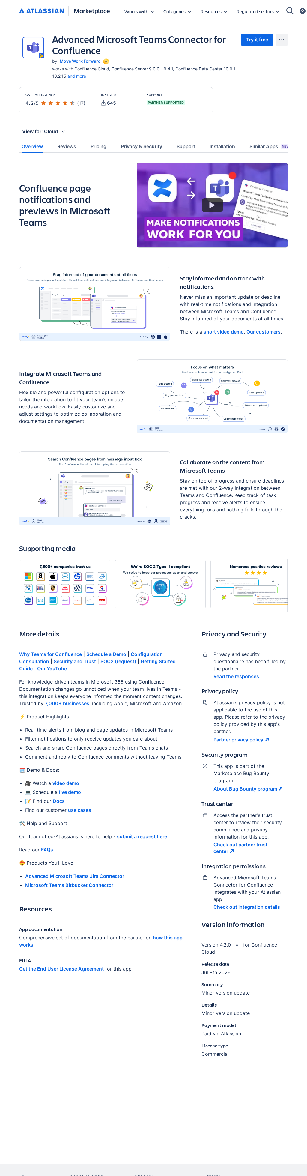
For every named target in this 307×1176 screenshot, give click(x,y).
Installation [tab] (222, 146)
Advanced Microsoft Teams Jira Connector (74, 876)
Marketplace (91, 10)
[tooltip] (105, 61)
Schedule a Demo (106, 654)
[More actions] (282, 40)
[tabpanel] (153, 615)
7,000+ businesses (67, 703)
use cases (79, 810)
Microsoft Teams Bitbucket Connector (69, 885)
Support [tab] (186, 146)
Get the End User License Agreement (61, 969)
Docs (59, 801)
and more (76, 76)
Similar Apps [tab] (269, 146)
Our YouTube (52, 669)
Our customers (263, 332)
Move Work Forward (80, 61)
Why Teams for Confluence (50, 654)
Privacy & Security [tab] (141, 146)
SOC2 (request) (118, 661)
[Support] (302, 11)
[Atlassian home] (41, 11)
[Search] (290, 11)
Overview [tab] (32, 146)
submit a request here (142, 836)
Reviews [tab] (66, 146)
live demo (70, 792)
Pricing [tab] (98, 146)
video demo (65, 783)
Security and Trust (75, 661)
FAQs (47, 850)
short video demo (224, 332)
